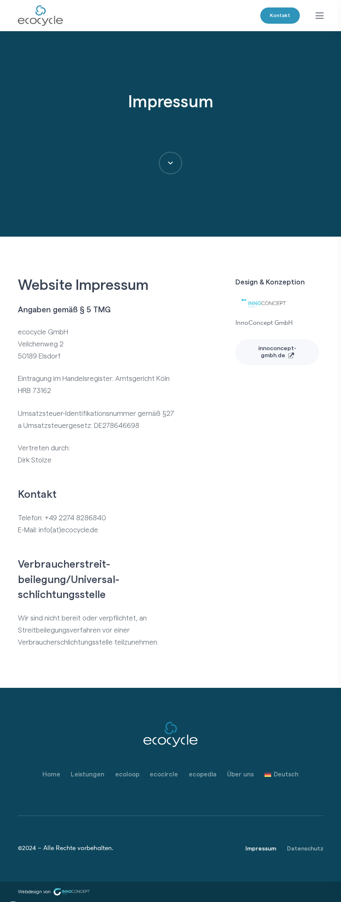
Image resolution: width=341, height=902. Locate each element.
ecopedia (203, 774)
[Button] (170, 163)
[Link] (40, 15)
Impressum (260, 849)
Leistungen (87, 774)
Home (51, 774)
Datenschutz (305, 849)
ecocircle (164, 774)
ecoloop (127, 774)
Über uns (240, 774)
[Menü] (319, 15)
